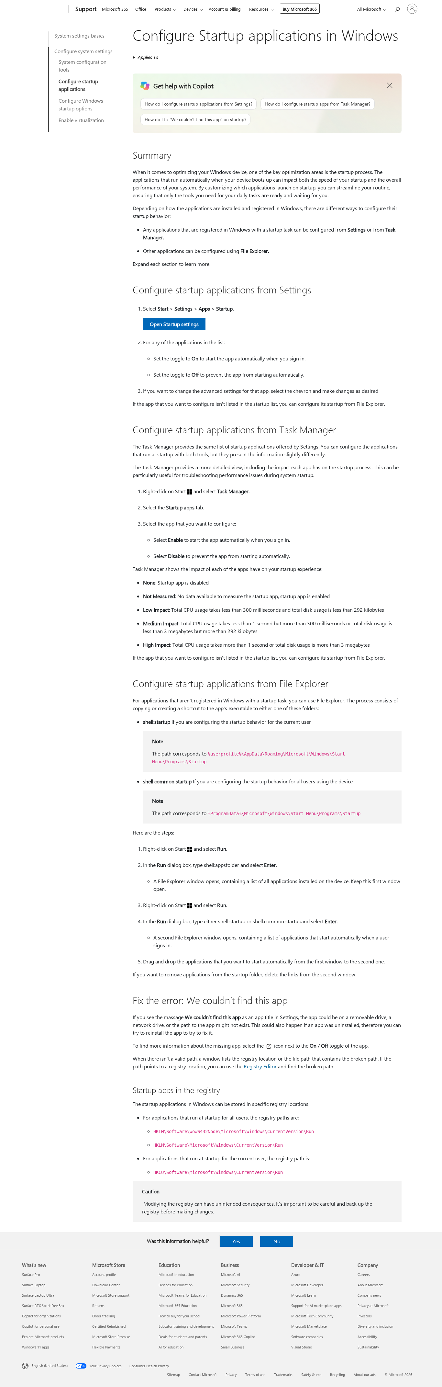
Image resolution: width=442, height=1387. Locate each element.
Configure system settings (83, 51)
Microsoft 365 (115, 9)
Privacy (231, 1374)
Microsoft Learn (303, 1295)
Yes (236, 1241)
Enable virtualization (81, 120)
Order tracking (103, 1315)
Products (163, 9)
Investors (365, 1315)
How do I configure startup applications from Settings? (198, 104)
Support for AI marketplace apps (316, 1305)
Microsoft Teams (234, 1326)
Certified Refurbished (109, 1326)
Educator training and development (186, 1326)
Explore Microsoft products (43, 1336)
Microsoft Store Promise (111, 1336)
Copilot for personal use (41, 1326)
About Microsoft (370, 1284)
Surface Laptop (33, 1284)
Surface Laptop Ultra (38, 1295)
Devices (190, 9)
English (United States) (50, 1365)
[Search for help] (397, 8)
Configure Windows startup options (81, 104)
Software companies (307, 1336)
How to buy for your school (179, 1315)
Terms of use (255, 1374)
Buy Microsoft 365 (300, 9)
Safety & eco (311, 1374)
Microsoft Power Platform (241, 1315)
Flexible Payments (106, 1347)
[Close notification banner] (390, 85)
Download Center (106, 1284)
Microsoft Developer (307, 1284)
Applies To (148, 57)
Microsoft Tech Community (312, 1315)
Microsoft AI (230, 1274)
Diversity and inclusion (375, 1326)
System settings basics (79, 35)
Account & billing (225, 9)
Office (140, 9)
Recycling (337, 1374)
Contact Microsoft (203, 1374)
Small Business (232, 1347)
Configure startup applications (78, 85)
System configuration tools (82, 65)
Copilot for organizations (41, 1315)
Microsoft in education (176, 1274)
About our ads (365, 1374)
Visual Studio (301, 1347)
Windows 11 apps (36, 1347)
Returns (98, 1305)
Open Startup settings (174, 324)
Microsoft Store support (110, 1295)
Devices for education (176, 1284)
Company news (369, 1295)
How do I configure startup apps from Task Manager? (317, 104)
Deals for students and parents (183, 1336)
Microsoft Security (235, 1284)
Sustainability (368, 1347)
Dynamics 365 (232, 1295)
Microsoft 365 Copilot (238, 1336)
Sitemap (173, 1374)
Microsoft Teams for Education (182, 1295)
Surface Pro (31, 1274)
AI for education (171, 1347)
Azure (295, 1274)
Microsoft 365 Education (178, 1305)
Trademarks (283, 1374)
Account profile (104, 1274)
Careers (364, 1274)
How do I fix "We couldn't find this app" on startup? (195, 119)
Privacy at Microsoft (373, 1305)
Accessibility (367, 1336)
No (276, 1241)
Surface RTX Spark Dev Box (43, 1305)
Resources (259, 9)
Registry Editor (260, 1066)
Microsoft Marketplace (309, 1326)
